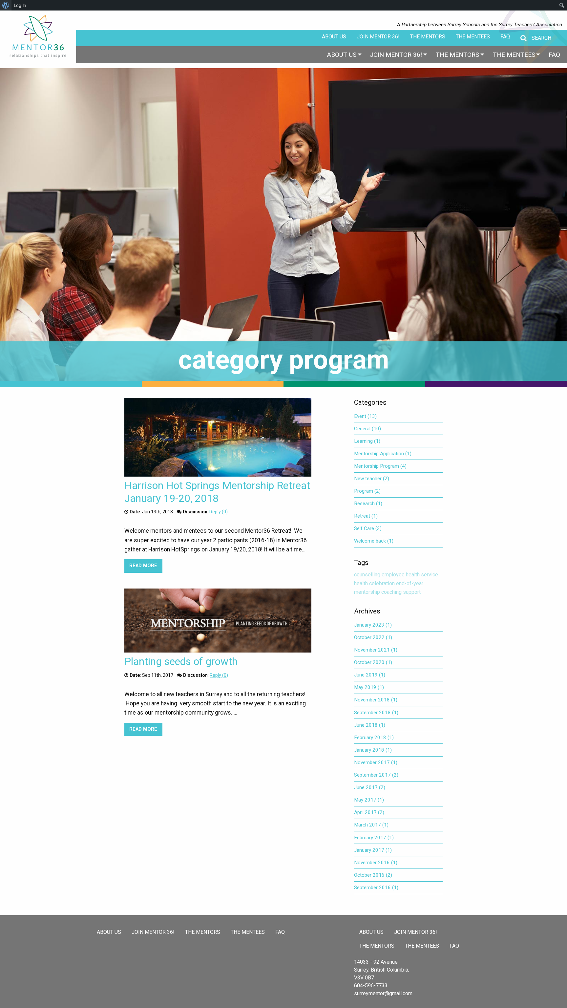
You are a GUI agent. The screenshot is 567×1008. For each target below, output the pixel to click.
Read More (145, 565)
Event (365, 416)
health (361, 583)
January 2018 (373, 750)
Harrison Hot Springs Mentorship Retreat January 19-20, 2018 (217, 491)
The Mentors (427, 36)
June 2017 (369, 787)
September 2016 (376, 887)
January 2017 (373, 850)
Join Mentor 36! (378, 36)
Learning (367, 441)
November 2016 (375, 863)
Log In (20, 5)
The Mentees (473, 36)
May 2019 (369, 687)
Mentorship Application (382, 454)
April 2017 (369, 812)
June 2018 (369, 725)
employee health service (410, 574)
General (367, 429)
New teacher (371, 479)
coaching (391, 592)
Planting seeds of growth (181, 661)
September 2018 (376, 713)
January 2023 (373, 625)
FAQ (505, 36)
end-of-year (409, 583)
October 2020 (373, 662)
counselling (367, 574)
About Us (334, 36)
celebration (382, 583)
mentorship (367, 592)
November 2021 (375, 650)
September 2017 (376, 775)
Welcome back (373, 541)
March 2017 (371, 825)
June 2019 (369, 675)
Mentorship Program (380, 466)
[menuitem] (341, 54)
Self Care (368, 528)
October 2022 (373, 637)
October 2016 (373, 875)
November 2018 (375, 700)
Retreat (366, 516)
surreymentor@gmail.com (383, 993)
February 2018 (374, 737)
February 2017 (374, 838)
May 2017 (369, 800)
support (412, 592)
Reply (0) (218, 511)
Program (367, 491)
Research (368, 503)
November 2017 (375, 762)
